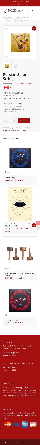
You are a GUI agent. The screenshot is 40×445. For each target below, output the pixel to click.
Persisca (21, 442)
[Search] (22, 10)
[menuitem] (14, 1)
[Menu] (27, 10)
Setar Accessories (29, 128)
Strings (25, 130)
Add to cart (23, 120)
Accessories (19, 128)
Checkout (26, 1)
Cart (20, 1)
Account (14, 1)
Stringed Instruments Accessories (12, 130)
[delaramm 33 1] (16, 10)
